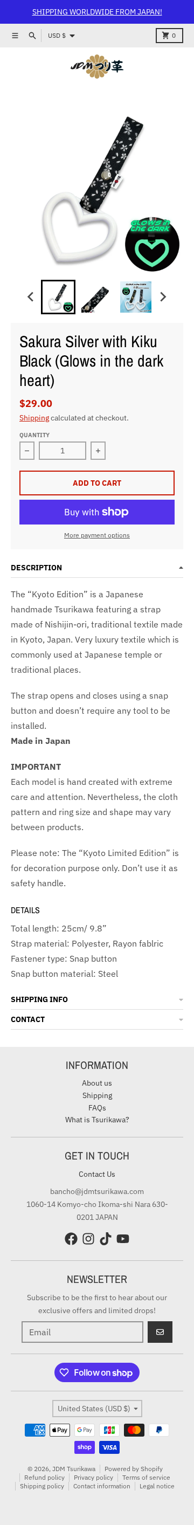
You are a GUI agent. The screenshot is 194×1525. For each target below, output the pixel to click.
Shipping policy (42, 1486)
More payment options (97, 535)
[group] (58, 297)
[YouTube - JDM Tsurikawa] (122, 1238)
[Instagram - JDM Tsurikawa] (88, 1238)
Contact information (101, 1486)
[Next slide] (162, 297)
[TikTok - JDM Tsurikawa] (105, 1238)
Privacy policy (93, 1477)
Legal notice (157, 1486)
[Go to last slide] (31, 297)
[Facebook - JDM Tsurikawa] (71, 1238)
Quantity (34, 435)
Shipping (34, 418)
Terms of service (146, 1477)
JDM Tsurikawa (73, 1469)
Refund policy (44, 1477)
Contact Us (97, 1174)
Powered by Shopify (134, 1469)
